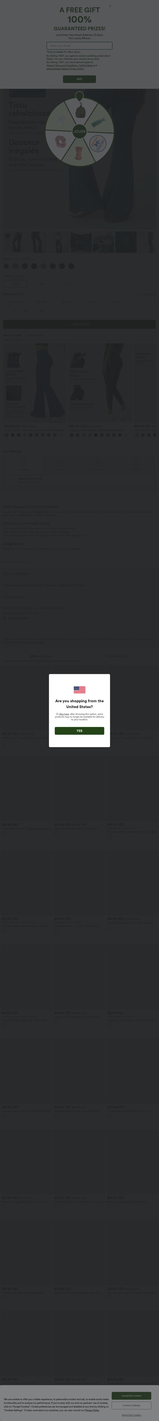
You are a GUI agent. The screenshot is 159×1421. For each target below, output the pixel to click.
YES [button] (79, 731)
